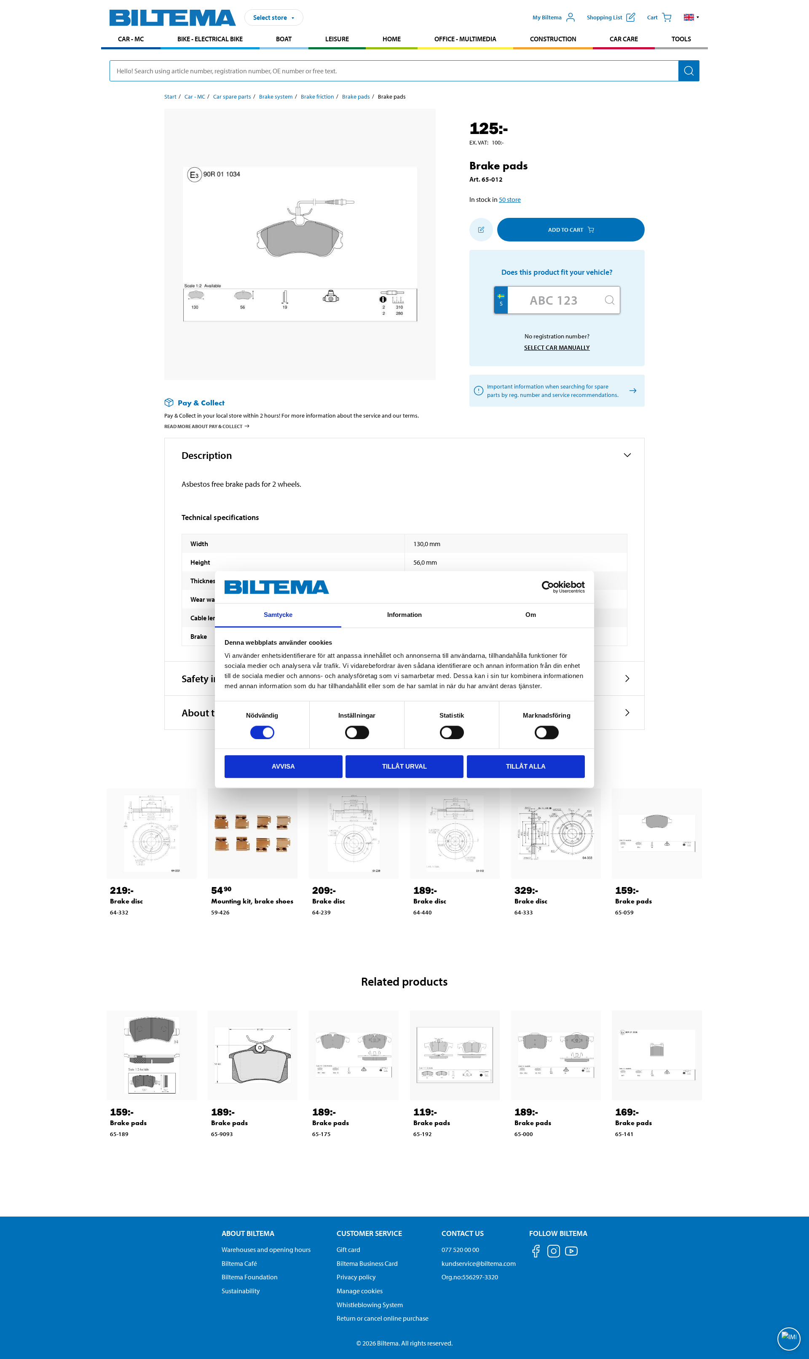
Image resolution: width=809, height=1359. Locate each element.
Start (170, 96)
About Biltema (248, 1233)
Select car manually (557, 347)
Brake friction (317, 96)
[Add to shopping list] (481, 229)
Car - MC (131, 39)
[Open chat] (789, 1339)
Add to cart (565, 229)
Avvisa (283, 766)
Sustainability (241, 1291)
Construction (553, 39)
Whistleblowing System (370, 1304)
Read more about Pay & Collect (203, 426)
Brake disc (126, 901)
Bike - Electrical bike (210, 39)
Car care (624, 39)
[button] (692, 17)
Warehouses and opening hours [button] (266, 1249)
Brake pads (356, 96)
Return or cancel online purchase (383, 1318)
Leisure (337, 39)
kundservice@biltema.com (479, 1263)
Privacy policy (356, 1277)
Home (392, 39)
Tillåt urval (404, 766)
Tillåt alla (526, 766)
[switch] (357, 732)
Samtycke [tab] (278, 615)
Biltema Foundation (250, 1277)
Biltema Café (239, 1263)
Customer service (369, 1233)
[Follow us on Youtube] (571, 1255)
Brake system (276, 96)
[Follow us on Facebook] (536, 1252)
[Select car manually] (631, 391)
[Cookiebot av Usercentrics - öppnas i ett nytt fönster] (548, 587)
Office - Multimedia (465, 39)
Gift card (348, 1249)
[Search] (688, 70)
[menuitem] (131, 39)
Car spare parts (232, 96)
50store (510, 199)
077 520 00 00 (460, 1249)
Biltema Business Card (367, 1263)
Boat (284, 39)
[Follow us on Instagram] (553, 1252)
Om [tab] (530, 615)
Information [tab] (404, 615)
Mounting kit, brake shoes (252, 901)
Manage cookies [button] (360, 1291)
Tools (681, 39)
